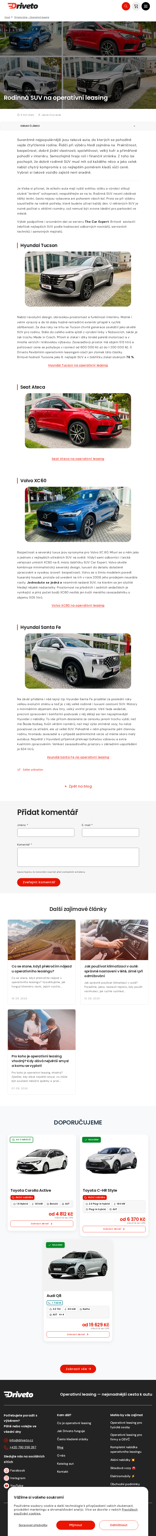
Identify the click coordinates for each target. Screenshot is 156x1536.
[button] (146, 6)
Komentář (24, 844)
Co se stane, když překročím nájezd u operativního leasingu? (42, 968)
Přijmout (75, 1525)
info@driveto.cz (21, 1440)
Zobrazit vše (76, 1369)
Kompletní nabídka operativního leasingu (125, 1449)
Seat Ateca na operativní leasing (78, 459)
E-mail (87, 825)
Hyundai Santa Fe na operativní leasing (78, 757)
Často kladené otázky (72, 1439)
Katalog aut (65, 1464)
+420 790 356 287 (23, 1447)
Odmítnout (118, 1525)
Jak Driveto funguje (71, 1431)
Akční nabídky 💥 (122, 1460)
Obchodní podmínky (125, 1484)
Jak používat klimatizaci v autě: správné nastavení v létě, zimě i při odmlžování (113, 971)
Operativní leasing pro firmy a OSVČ (126, 1437)
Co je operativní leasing (74, 1423)
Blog (60, 1447)
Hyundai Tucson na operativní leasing (78, 365)
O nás (61, 1455)
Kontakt (62, 1472)
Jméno (22, 825)
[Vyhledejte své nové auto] (126, 6)
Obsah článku (30, 125)
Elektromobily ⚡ (122, 1476)
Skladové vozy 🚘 (123, 1468)
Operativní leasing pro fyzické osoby (126, 1425)
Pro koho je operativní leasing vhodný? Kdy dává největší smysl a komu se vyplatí (40, 1061)
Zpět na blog (80, 786)
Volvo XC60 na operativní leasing (78, 605)
